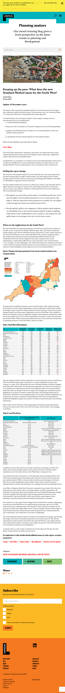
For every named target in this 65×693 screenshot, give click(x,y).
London (5, 542)
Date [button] (49, 561)
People (34, 666)
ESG (4, 661)
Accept (6, 8)
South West (43, 554)
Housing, (32, 554)
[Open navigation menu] (60, 15)
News (8, 617)
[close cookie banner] (62, 3)
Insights (9, 613)
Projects (35, 659)
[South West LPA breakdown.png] (32, 352)
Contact (6, 668)
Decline (14, 8)
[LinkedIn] (9, 573)
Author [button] (31, 561)
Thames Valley (24, 542)
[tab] (12, 561)
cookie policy (39, 3)
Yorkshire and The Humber (52, 542)
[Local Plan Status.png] (32, 441)
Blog (4, 664)
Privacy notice (36, 679)
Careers (6, 666)
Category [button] (12, 561)
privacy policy (31, 622)
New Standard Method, (15, 554)
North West (13, 542)
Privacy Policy (25, 8)
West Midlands (36, 542)
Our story (6, 659)
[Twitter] (11, 573)
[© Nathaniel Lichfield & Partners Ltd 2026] (8, 17)
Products (35, 664)
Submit (8, 628)
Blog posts (10, 609)
